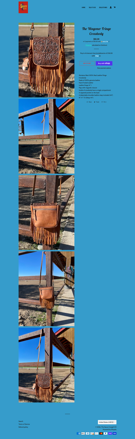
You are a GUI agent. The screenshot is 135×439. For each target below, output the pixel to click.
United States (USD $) (106, 422)
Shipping (88, 45)
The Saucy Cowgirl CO (108, 427)
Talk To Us (92, 7)
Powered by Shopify (109, 429)
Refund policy (23, 427)
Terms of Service (24, 424)
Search (21, 421)
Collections (103, 7)
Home (83, 7)
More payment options (104, 68)
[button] (96, 41)
